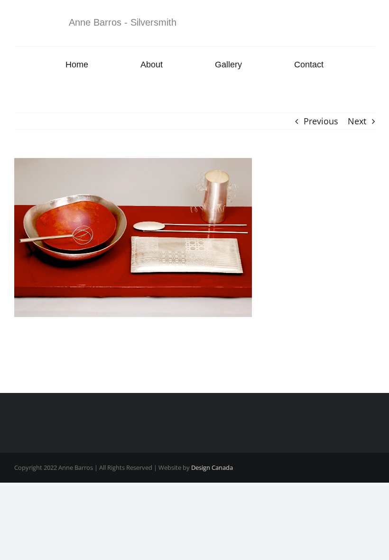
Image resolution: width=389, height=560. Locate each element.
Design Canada (212, 467)
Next (357, 121)
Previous (321, 121)
